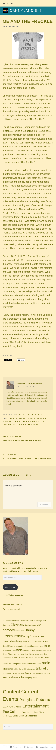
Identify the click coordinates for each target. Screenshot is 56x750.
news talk (8, 421)
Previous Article (22, 439)
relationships (8, 669)
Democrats (31, 642)
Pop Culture (11, 712)
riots (20, 669)
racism (39, 664)
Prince (33, 664)
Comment (44, 504)
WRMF (36, 424)
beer (13, 621)
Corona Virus (19, 631)
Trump (28, 673)
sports (32, 669)
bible (27, 621)
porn (29, 664)
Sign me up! (10, 587)
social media (26, 669)
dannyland (10, 641)
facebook (35, 646)
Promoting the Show (29, 712)
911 (4, 621)
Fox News (7, 650)
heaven (49, 650)
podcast (12, 663)
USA (41, 673)
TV (34, 673)
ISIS (18, 654)
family (41, 646)
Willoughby (27, 677)
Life (13, 658)
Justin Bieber (39, 654)
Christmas (6, 625)
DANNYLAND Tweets (13, 604)
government (27, 651)
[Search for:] (28, 727)
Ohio (47, 658)
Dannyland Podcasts (34, 699)
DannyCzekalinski (32, 636)
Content (21, 415)
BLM (35, 621)
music (43, 419)
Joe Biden (29, 654)
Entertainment (35, 706)
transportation (16, 673)
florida (47, 645)
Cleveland (17, 624)
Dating (19, 642)
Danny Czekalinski (28, 419)
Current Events (36, 415)
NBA (27, 658)
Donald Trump (9, 646)
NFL (43, 657)
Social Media (18, 716)
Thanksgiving (7, 673)
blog (39, 621)
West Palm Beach (22, 424)
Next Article (27, 456)
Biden (31, 620)
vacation (47, 673)
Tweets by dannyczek (11, 609)
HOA (15, 654)
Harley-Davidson (41, 650)
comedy (13, 419)
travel (22, 673)
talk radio (42, 668)
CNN (39, 625)
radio (18, 421)
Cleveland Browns (30, 625)
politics (24, 664)
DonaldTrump (41, 641)
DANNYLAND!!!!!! (25, 11)
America (8, 620)
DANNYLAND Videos (12, 707)
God (13, 650)
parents (5, 664)
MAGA (17, 658)
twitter (38, 673)
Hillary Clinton (8, 654)
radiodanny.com (26, 387)
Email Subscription (13, 563)
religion (16, 669)
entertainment (25, 646)
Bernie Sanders (20, 620)
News (31, 658)
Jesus (22, 654)
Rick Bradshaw (31, 421)
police (18, 663)
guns (33, 650)
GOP (19, 650)
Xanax (35, 678)
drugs (17, 646)
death (25, 642)
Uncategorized (31, 716)
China (43, 621)
